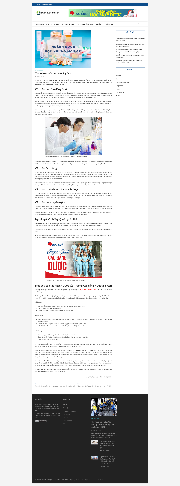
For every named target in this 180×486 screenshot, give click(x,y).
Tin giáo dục (39, 70)
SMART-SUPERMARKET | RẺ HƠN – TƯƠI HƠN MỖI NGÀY (53, 480)
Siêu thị (49, 24)
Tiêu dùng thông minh (84, 24)
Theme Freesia (82, 480)
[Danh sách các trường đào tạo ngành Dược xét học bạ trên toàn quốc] (94, 442)
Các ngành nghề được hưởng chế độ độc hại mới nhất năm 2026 (102, 424)
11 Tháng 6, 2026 (105, 450)
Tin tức (98, 24)
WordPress (90, 480)
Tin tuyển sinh (120, 92)
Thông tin (109, 24)
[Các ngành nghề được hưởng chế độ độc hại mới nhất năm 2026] (104, 407)
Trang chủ (40, 24)
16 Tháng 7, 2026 (96, 430)
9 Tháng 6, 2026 (105, 466)
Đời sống (118, 75)
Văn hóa (118, 96)
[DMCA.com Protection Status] (40, 421)
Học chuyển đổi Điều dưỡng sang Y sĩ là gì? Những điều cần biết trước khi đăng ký (107, 460)
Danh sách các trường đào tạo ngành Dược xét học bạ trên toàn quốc (107, 444)
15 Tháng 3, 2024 (40, 77)
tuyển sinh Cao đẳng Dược (88, 289)
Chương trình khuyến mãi (64, 24)
